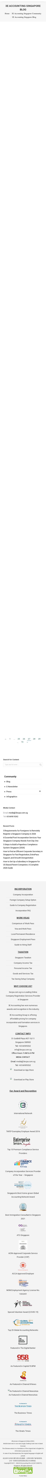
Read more (9, 115)
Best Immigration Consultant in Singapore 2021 (23, 1217)
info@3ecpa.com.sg (23, 1050)
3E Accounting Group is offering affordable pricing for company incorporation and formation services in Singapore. (23, 1020)
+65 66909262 (25, 1046)
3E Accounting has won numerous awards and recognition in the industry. (23, 1007)
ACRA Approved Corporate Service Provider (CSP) (23, 1255)
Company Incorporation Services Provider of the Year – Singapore (23, 1173)
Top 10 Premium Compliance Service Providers (23, 1151)
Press (8, 791)
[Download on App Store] (23, 1072)
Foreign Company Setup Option (23, 900)
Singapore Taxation (23, 957)
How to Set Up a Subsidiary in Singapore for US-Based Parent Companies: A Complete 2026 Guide (21, 864)
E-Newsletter (12, 786)
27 (29, 739)
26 (24, 739)
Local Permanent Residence (23, 934)
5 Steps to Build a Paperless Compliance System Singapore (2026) (20, 846)
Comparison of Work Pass (23, 923)
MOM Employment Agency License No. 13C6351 (23, 1292)
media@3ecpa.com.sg (18, 813)
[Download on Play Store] (23, 1081)
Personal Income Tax (23, 968)
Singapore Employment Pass (23, 939)
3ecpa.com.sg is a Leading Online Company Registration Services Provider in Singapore (23, 996)
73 (22, 742)
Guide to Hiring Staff (23, 945)
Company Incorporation (23, 894)
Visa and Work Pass (23, 929)
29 (39, 739)
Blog (6, 80)
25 (19, 739)
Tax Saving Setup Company (23, 979)
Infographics (11, 796)
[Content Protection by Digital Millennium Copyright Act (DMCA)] (23, 1473)
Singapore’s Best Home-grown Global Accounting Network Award (23, 1195)
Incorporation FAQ (23, 910)
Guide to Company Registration (23, 905)
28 (34, 739)
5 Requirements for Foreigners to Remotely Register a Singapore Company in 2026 (21, 832)
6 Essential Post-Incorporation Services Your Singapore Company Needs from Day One (22, 839)
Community (10, 776)
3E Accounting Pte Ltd (26, 1463)
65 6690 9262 (12, 816)
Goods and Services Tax (23, 973)
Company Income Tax (23, 963)
